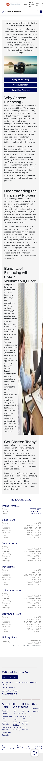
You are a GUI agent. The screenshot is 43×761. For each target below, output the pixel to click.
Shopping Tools (7, 705)
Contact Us (11, 677)
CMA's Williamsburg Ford (6, 748)
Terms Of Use (19, 748)
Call (21, 500)
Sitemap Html (31, 748)
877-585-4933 (35, 509)
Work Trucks (17, 716)
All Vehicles (17, 705)
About (35, 704)
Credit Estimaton (20, 85)
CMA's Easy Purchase (20, 90)
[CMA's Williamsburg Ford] (13, 4)
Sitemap (24, 748)
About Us (35, 711)
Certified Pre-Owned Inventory (17, 727)
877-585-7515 (36, 511)
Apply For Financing (20, 80)
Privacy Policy (14, 748)
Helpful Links (26, 705)
